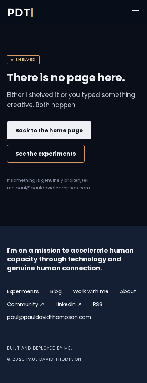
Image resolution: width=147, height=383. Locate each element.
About (128, 291)
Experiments (23, 291)
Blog (56, 291)
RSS (97, 304)
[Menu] (135, 13)
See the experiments (45, 153)
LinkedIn (69, 304)
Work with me (90, 291)
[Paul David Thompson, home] (20, 13)
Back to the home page (49, 130)
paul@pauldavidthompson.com (53, 188)
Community (25, 304)
